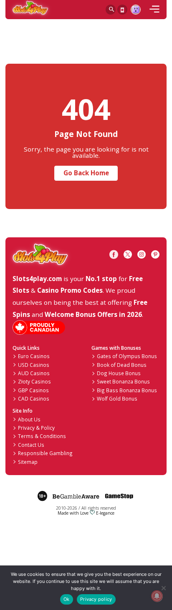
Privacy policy (96, 599)
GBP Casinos (33, 390)
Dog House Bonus (119, 373)
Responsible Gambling (45, 453)
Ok (66, 599)
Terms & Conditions (42, 436)
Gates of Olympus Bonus (127, 356)
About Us (29, 419)
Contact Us (31, 444)
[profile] (136, 10)
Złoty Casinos (34, 381)
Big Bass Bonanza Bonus (127, 390)
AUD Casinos (34, 373)
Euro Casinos (34, 356)
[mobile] (154, 10)
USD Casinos (33, 364)
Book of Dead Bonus (122, 364)
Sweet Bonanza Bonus (123, 381)
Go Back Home (86, 173)
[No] (163, 587)
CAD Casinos (33, 398)
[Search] (111, 10)
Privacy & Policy (36, 427)
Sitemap (28, 461)
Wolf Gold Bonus (117, 398)
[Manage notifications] (156, 596)
